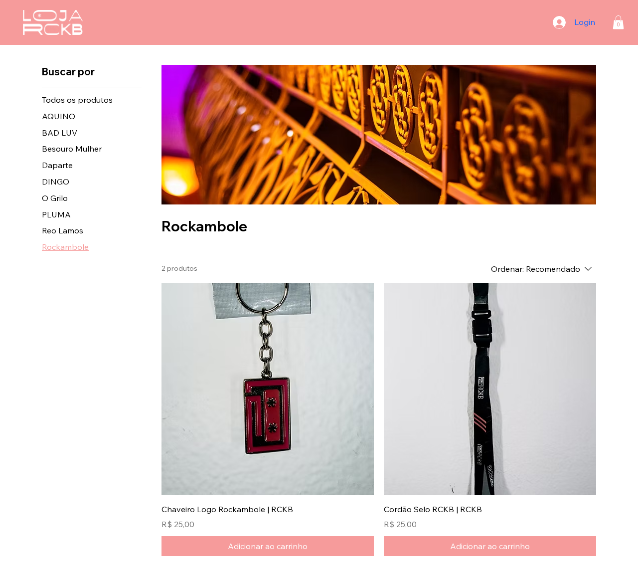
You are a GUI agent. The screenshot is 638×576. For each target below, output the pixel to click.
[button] (618, 22)
